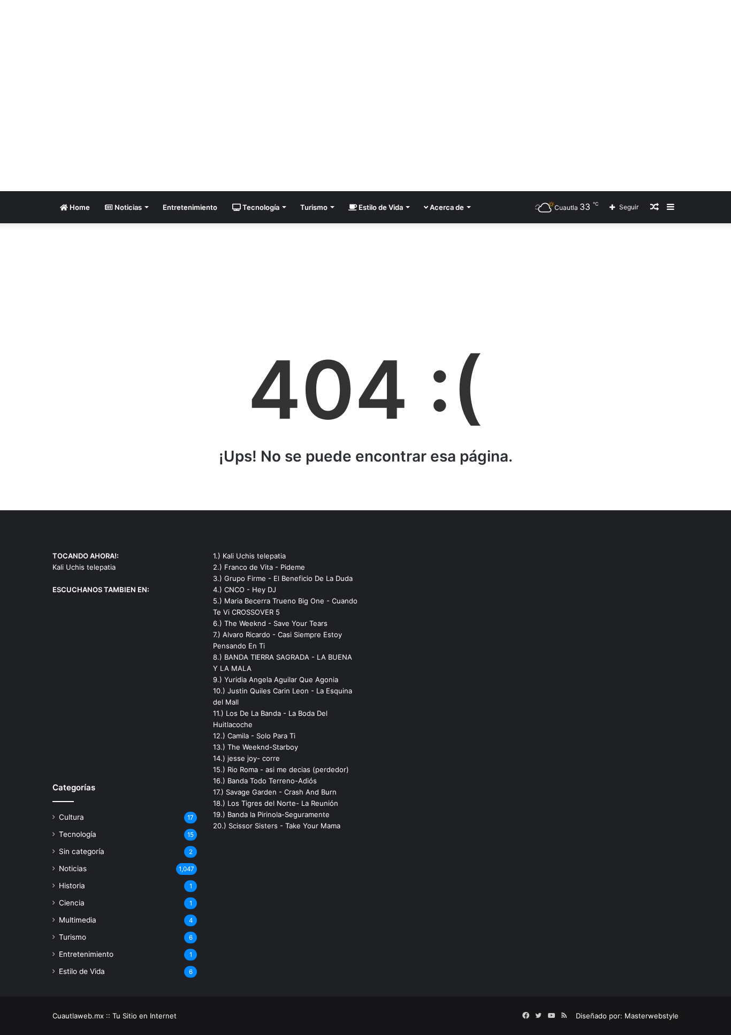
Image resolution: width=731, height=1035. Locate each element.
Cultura (71, 817)
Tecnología (260, 207)
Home (79, 207)
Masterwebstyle (652, 1015)
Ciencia (72, 902)
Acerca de (446, 207)
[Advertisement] (472, 86)
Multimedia (77, 920)
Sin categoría (81, 851)
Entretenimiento (190, 207)
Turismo (314, 207)
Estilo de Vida (380, 207)
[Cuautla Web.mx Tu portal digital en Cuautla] (151, 95)
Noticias (127, 207)
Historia (72, 885)
